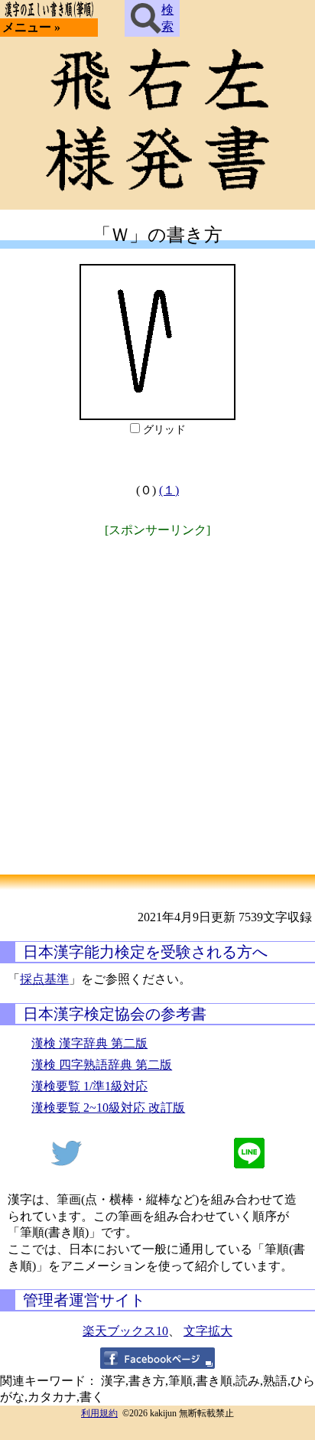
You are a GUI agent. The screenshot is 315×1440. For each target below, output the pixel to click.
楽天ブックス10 (125, 1330)
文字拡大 (207, 1330)
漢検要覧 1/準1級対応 (89, 1086)
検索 (167, 18)
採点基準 (44, 979)
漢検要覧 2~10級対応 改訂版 (108, 1107)
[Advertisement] (157, 697)
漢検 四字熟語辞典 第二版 (101, 1064)
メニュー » (31, 27)
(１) (169, 490)
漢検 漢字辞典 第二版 (89, 1043)
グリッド (164, 429)
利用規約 (99, 1413)
